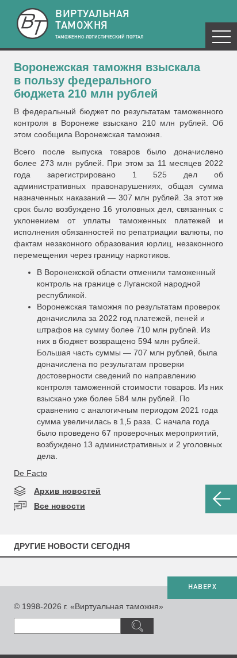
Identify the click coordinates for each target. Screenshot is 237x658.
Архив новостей (67, 491)
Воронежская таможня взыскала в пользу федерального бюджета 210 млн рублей (107, 80)
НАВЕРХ (202, 587)
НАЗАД (221, 499)
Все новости (59, 505)
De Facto (30, 473)
